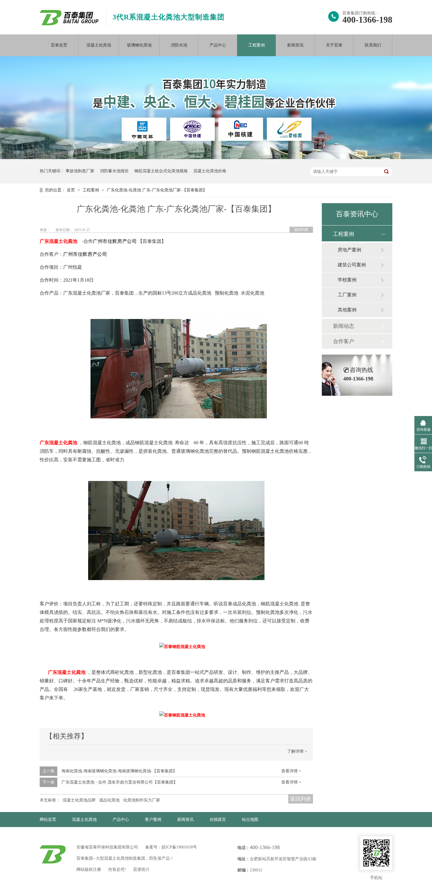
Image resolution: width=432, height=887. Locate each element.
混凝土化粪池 (98, 45)
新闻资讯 (295, 45)
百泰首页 (59, 45)
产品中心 (218, 45)
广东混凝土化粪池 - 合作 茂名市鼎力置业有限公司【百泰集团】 (119, 782)
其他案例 (347, 309)
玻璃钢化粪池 (139, 45)
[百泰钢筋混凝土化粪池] (179, 417)
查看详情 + (291, 771)
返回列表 (301, 230)
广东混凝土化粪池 (58, 241)
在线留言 (218, 819)
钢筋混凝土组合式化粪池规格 (161, 171)
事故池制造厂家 (80, 171)
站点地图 (250, 819)
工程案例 (256, 45)
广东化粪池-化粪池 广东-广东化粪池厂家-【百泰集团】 (157, 190)
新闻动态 (343, 326)
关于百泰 (334, 45)
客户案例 (153, 819)
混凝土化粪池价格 (209, 171)
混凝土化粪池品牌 (79, 800)
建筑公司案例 (352, 264)
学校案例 (347, 279)
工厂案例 (347, 294)
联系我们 (373, 45)
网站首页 (48, 819)
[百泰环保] (53, 854)
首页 (71, 190)
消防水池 (179, 45)
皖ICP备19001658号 (179, 847)
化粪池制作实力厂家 (141, 800)
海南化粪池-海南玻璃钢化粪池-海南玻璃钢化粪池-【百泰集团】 (119, 771)
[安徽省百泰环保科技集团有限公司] (69, 24)
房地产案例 (349, 249)
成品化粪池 (109, 800)
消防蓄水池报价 (114, 171)
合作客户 (343, 341)
